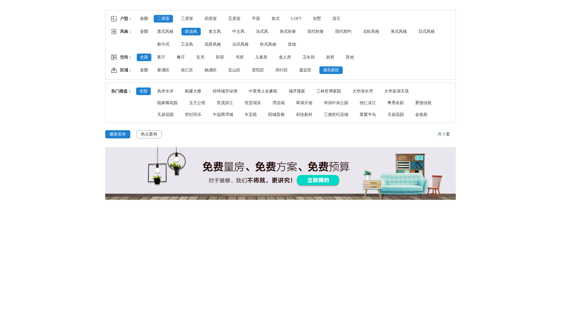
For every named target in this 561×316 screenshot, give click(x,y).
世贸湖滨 (253, 103)
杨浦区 (211, 70)
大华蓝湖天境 (396, 91)
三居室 (187, 18)
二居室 (163, 18)
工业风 (187, 44)
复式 (275, 18)
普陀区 (258, 70)
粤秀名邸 (395, 103)
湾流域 (278, 103)
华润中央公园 (336, 103)
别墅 (317, 18)
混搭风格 (213, 44)
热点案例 (149, 134)
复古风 (215, 31)
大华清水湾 (362, 91)
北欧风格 (371, 31)
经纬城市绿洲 (225, 91)
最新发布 (118, 134)
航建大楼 (193, 91)
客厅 (161, 57)
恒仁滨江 (368, 103)
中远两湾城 (223, 114)
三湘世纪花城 (336, 114)
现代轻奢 (315, 31)
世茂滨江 (225, 103)
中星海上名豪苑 (263, 91)
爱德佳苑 (423, 103)
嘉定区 (305, 70)
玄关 (200, 57)
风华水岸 (165, 91)
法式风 (262, 31)
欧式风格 (268, 44)
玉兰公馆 (197, 103)
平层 (256, 18)
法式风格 (240, 44)
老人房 (285, 57)
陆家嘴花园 (167, 103)
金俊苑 (421, 114)
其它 (337, 18)
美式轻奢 (288, 31)
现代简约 (343, 31)
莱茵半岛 (368, 114)
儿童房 (261, 57)
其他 (292, 44)
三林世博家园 (328, 91)
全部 (144, 18)
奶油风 (191, 31)
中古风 (238, 31)
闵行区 (282, 70)
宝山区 (234, 70)
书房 (240, 57)
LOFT (296, 18)
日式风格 (426, 31)
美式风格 (399, 31)
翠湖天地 (304, 103)
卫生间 (308, 57)
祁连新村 (304, 114)
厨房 (330, 57)
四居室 (211, 18)
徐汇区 (187, 70)
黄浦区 (163, 70)
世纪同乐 (193, 114)
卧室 (220, 57)
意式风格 (165, 31)
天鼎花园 (165, 114)
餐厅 (181, 57)
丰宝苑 (251, 114)
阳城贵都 (276, 114)
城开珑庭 (297, 91)
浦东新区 (331, 70)
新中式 (163, 44)
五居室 (234, 18)
